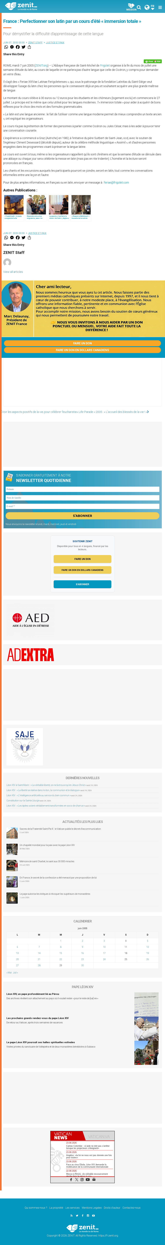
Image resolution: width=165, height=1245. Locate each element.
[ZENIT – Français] (46, 6)
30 (82, 965)
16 (82, 953)
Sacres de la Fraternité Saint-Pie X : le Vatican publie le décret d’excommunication (60, 829)
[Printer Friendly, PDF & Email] (153, 61)
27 (17, 965)
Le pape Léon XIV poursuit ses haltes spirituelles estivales (40, 1042)
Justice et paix (55, 42)
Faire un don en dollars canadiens (82, 350)
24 (104, 959)
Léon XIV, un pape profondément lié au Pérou (32, 994)
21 (39, 959)
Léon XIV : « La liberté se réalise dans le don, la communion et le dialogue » (43, 790)
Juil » (15, 972)
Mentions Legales (92, 1207)
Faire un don (82, 343)
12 (147, 947)
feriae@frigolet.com (116, 182)
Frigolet (105, 65)
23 (82, 959)
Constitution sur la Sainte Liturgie (22, 800)
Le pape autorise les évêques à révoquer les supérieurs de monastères (55, 894)
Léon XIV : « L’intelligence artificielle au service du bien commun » (38, 795)
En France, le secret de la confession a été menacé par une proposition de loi (58, 877)
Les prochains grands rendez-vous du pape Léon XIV (37, 1018)
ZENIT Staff (35, 42)
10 (104, 947)
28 (39, 965)
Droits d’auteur (112, 1207)
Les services (72, 1207)
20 (17, 959)
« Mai (9, 972)
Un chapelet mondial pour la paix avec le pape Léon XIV (47, 845)
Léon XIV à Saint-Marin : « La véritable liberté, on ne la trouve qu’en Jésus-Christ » (46, 785)
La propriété (56, 1207)
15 (60, 953)
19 (147, 953)
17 (104, 953)
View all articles (13, 272)
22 (60, 959)
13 (17, 953)
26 (147, 959)
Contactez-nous (131, 1207)
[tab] (66, 1135)
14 (39, 953)
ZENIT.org (41, 65)
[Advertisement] (82, 385)
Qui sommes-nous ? (36, 1207)
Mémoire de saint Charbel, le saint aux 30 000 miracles (47, 861)
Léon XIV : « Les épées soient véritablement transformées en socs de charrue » (45, 805)
